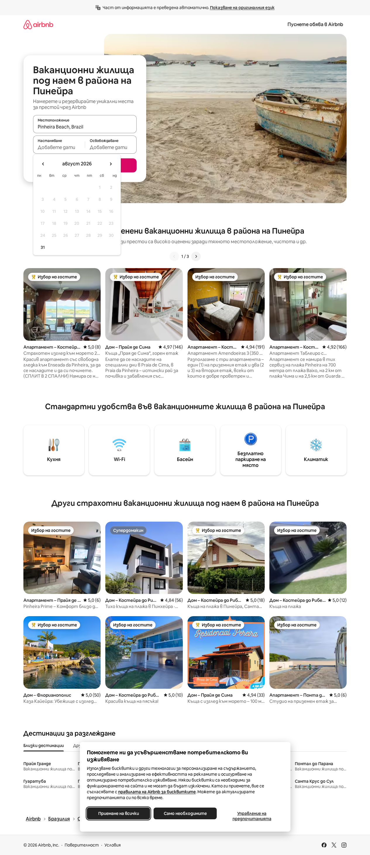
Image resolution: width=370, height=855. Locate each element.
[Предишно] (174, 256)
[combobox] (85, 126)
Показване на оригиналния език (242, 7)
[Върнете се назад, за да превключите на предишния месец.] (43, 164)
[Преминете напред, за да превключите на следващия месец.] (110, 164)
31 (43, 247)
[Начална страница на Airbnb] (38, 24)
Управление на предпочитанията (251, 816)
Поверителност (82, 845)
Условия (112, 845)
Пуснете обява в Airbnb (315, 24)
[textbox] (59, 147)
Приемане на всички (118, 813)
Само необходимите (185, 813)
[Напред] (196, 256)
